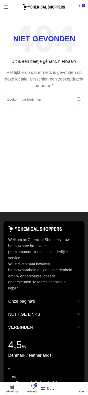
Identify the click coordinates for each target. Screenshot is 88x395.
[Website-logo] (44, 7)
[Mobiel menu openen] (6, 7)
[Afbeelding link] (35, 229)
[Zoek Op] (79, 99)
